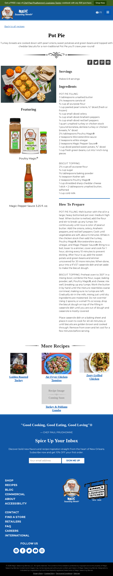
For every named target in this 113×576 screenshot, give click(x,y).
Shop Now (100, 3)
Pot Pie (56, 35)
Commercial (15, 494)
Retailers (13, 521)
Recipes (11, 485)
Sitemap (77, 573)
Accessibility (16, 503)
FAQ (8, 526)
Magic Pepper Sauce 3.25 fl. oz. (28, 205)
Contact (12, 512)
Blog (9, 489)
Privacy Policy (38, 573)
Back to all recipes (14, 26)
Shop (9, 480)
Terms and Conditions (64, 573)
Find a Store (15, 517)
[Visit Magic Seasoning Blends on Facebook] (23, 550)
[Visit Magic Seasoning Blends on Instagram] (42, 550)
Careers (11, 530)
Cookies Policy (49, 573)
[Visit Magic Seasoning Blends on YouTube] (35, 550)
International (17, 535)
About (10, 499)
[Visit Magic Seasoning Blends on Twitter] (29, 550)
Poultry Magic (28, 158)
